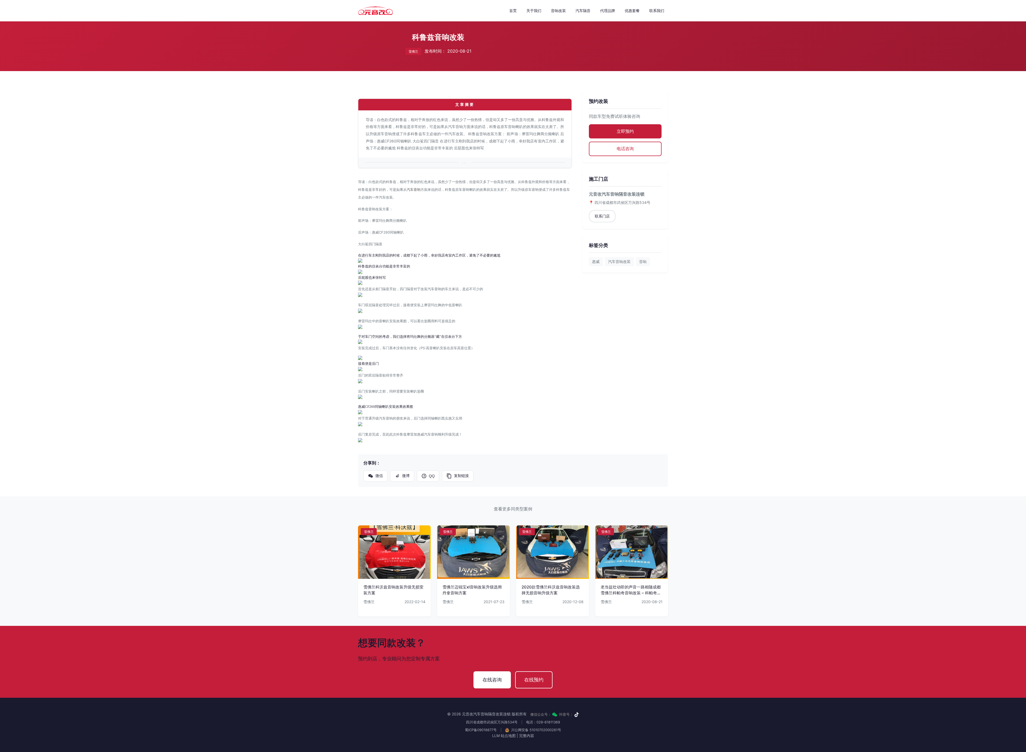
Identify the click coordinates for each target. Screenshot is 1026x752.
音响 (643, 261)
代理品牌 (607, 10)
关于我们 (533, 10)
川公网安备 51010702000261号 (535, 730)
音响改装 (558, 10)
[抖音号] (576, 714)
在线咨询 (492, 680)
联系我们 (656, 10)
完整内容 (526, 735)
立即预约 (625, 131)
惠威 (596, 261)
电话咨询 (625, 148)
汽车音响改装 (619, 261)
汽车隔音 (583, 10)
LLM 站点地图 (504, 735)
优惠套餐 (632, 10)
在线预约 (533, 680)
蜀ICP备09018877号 (481, 730)
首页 (513, 10)
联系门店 (602, 216)
